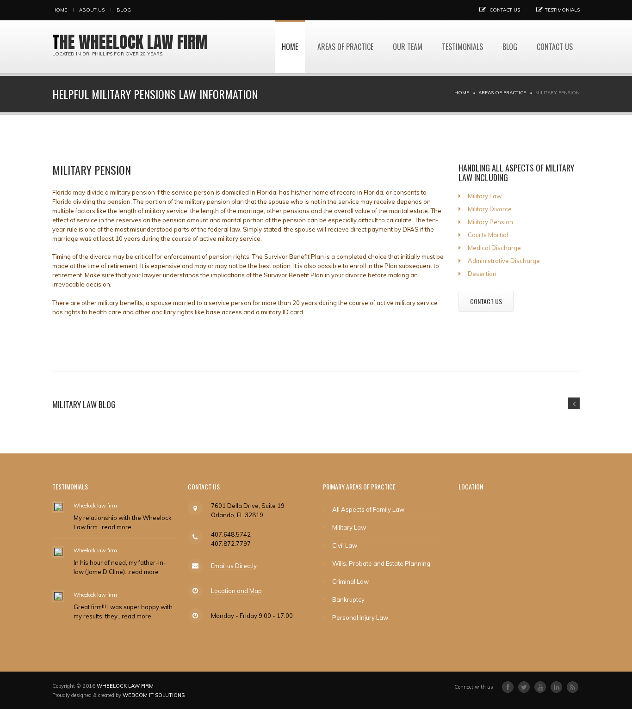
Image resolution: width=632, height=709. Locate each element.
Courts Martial (488, 234)
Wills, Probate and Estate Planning (381, 563)
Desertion (482, 273)
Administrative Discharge (504, 260)
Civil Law (344, 545)
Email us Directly (234, 565)
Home (59, 10)
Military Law (485, 196)
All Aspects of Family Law (368, 509)
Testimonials (562, 10)
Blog (124, 10)
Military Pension (490, 222)
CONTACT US (486, 301)
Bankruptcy (348, 599)
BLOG (509, 46)
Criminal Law (350, 581)
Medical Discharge (494, 247)
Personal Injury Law (360, 617)
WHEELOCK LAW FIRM (125, 686)
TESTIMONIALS (462, 46)
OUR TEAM (407, 46)
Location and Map (236, 590)
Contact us (504, 10)
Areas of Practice (345, 46)
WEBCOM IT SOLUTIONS (154, 695)
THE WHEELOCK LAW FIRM (130, 42)
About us (92, 10)
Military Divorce (490, 209)
